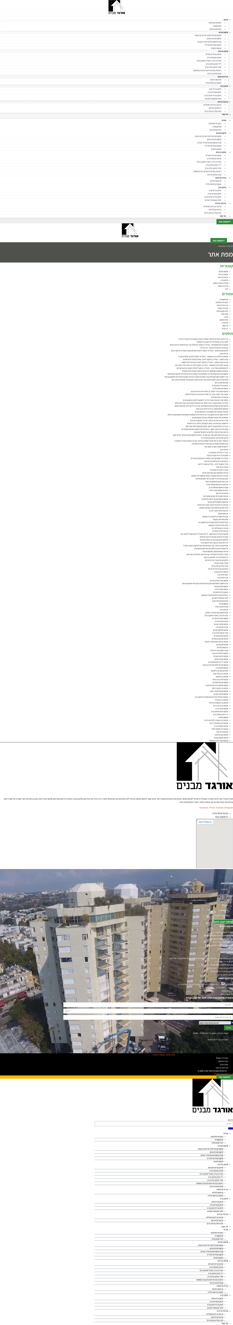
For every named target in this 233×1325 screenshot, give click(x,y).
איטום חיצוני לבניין (221, 589)
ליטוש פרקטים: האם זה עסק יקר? (216, 446)
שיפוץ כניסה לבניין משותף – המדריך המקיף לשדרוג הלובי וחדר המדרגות (201, 365)
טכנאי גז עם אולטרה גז (220, 528)
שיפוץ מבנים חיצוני (221, 734)
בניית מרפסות (223, 286)
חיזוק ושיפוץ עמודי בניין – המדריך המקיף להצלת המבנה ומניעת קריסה (202, 368)
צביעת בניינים (223, 277)
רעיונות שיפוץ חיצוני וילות (219, 490)
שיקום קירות (223, 604)
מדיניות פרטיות (222, 305)
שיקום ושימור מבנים (221, 694)
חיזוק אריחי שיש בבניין (220, 385)
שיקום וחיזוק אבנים (221, 586)
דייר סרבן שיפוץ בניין (220, 714)
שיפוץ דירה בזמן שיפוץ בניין (218, 662)
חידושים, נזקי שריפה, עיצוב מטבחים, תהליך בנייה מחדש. (207, 423)
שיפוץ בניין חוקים (222, 676)
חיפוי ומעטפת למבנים (213, 98)
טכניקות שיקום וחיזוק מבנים (217, 502)
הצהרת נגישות (223, 308)
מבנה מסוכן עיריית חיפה (219, 650)
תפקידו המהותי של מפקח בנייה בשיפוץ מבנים (211, 411)
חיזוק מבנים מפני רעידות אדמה (216, 560)
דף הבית (230, 246)
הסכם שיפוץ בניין (222, 668)
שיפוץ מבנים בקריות (221, 636)
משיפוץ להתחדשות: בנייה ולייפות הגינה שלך (212, 409)
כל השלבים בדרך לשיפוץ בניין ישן (216, 557)
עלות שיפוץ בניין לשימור (219, 670)
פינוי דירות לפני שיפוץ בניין (218, 452)
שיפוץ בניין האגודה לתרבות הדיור (216, 720)
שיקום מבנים (223, 32)
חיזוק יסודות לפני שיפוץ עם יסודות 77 (214, 438)
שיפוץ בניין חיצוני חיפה (220, 688)
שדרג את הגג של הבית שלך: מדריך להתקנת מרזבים (209, 420)
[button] (116, 117)
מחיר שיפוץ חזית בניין (220, 633)
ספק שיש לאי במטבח (220, 519)
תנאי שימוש (224, 320)
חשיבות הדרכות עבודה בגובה (217, 455)
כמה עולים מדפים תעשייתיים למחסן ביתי (213, 522)
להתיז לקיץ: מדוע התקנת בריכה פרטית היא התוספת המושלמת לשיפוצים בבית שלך (197, 414)
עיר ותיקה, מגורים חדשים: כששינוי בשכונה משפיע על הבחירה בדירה (203, 339)
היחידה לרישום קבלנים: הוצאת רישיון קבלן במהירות (209, 458)
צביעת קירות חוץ (222, 493)
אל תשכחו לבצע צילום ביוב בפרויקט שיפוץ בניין (211, 548)
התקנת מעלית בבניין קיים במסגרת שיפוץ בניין (211, 697)
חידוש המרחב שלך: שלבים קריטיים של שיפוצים (211, 432)
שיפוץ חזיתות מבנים (221, 656)
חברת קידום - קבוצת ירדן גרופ (164, 1055)
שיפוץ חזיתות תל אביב (220, 653)
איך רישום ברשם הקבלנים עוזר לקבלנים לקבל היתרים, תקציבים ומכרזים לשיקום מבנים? (196, 377)
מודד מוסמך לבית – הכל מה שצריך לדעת (213, 464)
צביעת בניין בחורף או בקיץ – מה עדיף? (214, 347)
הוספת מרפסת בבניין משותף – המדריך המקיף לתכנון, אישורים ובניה (203, 356)
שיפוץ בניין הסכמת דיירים (219, 723)
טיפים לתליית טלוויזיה (220, 531)
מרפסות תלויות (222, 647)
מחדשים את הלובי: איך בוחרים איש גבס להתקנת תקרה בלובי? (205, 545)
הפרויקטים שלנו (215, 29)
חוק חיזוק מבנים (222, 644)
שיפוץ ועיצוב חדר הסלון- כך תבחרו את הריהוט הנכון (209, 391)
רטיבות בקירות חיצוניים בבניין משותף (214, 595)
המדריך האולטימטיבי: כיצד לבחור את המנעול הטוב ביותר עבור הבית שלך (201, 403)
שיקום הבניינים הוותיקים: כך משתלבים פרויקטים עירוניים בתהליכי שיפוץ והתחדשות (198, 374)
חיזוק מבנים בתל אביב (220, 601)
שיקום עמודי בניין (222, 708)
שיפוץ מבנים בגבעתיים (220, 638)
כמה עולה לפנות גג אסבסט (218, 525)
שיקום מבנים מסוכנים (220, 682)
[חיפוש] (230, 1128)
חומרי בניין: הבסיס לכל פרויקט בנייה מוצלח (212, 342)
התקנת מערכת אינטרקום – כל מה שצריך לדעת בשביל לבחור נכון (204, 534)
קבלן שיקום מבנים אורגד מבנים (216, 612)
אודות (226, 19)
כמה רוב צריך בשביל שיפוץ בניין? (216, 615)
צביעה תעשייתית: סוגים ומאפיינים (216, 496)
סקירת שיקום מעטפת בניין (218, 487)
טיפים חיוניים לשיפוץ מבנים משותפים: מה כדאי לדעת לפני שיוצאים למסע (201, 406)
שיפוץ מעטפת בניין (221, 726)
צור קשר (225, 114)
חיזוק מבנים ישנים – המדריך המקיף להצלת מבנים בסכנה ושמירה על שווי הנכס (199, 350)
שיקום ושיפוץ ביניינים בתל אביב (217, 685)
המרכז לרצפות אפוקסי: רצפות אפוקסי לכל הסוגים (209, 475)
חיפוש (230, 1120)
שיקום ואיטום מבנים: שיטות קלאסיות (215, 499)
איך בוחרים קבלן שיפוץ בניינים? (217, 481)
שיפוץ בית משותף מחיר (219, 729)
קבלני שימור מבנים (221, 563)
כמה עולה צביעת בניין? (212, 111)
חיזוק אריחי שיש (222, 732)
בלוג (226, 289)
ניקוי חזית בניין (222, 574)
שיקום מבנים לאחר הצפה (219, 691)
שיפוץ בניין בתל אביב (220, 673)
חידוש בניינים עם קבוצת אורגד (216, 484)
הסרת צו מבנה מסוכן (220, 283)
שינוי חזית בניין (222, 577)
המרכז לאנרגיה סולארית (219, 470)
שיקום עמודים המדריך (220, 618)
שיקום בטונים (216, 48)
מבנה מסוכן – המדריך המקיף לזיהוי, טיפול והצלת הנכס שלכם (205, 359)
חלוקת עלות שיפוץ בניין (219, 711)
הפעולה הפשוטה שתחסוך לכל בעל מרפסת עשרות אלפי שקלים (205, 371)
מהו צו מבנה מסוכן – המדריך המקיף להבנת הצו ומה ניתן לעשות (205, 362)
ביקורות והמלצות (222, 302)
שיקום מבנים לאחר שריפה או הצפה (215, 665)
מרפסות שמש (223, 513)
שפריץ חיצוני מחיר (221, 606)
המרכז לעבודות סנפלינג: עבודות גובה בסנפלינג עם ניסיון (207, 554)
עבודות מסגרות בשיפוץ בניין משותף (215, 516)
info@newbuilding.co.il (223, 1074)
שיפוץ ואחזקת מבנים (220, 630)
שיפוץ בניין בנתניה (221, 700)
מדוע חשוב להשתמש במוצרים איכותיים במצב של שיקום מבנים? (205, 583)
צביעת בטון (224, 353)
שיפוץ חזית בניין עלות (220, 679)
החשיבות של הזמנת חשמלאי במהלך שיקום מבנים (210, 417)
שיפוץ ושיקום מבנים (221, 737)
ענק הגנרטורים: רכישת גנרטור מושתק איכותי (212, 478)
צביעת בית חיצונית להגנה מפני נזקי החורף (212, 505)
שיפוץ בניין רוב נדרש (220, 705)
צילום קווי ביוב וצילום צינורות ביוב (216, 461)
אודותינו (225, 322)
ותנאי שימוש (204, 1023)
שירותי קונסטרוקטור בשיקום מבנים (215, 551)
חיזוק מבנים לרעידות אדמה (218, 569)
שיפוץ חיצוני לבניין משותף (218, 740)
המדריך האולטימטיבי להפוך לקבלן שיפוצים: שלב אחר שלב (206, 426)
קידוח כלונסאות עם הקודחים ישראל (215, 473)
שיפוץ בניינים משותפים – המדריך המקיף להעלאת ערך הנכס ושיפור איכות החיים (199, 345)
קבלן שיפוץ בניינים (214, 73)
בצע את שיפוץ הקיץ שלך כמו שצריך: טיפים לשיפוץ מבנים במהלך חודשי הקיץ (200, 435)
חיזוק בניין (224, 86)
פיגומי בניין (224, 449)
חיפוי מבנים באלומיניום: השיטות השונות (213, 507)
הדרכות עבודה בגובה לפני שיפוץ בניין (214, 542)
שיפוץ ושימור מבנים (221, 624)
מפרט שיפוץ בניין (222, 627)
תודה (226, 317)
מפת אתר (224, 314)
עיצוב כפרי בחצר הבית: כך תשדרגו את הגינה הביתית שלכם (206, 394)
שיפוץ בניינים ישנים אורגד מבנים (216, 641)
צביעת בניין (224, 609)
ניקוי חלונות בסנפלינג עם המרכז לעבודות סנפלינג (210, 443)
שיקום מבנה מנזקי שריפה (219, 580)
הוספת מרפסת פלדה (213, 82)
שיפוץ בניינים (223, 274)
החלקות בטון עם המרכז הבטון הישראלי (214, 540)
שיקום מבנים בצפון (221, 659)
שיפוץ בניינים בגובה (221, 572)
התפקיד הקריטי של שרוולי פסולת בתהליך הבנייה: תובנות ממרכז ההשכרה (201, 441)
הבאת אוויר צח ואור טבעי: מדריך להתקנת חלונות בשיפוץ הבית (205, 400)
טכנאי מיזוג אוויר (222, 467)
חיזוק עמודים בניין (221, 621)
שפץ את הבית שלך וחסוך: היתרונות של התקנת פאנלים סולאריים (205, 429)
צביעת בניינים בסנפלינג (219, 397)
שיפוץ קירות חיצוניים (220, 592)
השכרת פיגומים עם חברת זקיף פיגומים (214, 537)
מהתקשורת (224, 299)
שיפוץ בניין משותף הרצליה (218, 702)
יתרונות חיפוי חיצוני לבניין (218, 510)
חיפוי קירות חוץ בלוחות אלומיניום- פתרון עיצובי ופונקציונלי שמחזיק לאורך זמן (200, 379)
